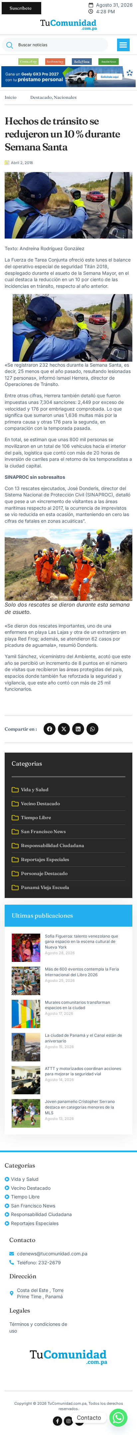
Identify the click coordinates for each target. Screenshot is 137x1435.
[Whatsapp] (118, 1418)
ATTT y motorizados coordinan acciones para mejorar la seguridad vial (83, 1071)
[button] (123, 45)
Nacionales (65, 97)
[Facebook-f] (57, 1421)
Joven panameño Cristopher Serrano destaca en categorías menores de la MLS (80, 1107)
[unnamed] (68, 85)
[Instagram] (68, 1421)
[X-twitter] (79, 1421)
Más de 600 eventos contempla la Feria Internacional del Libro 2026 (82, 972)
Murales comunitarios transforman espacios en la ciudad (77, 1005)
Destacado (41, 97)
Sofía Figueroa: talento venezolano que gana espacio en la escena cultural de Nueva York (81, 942)
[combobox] (55, 45)
